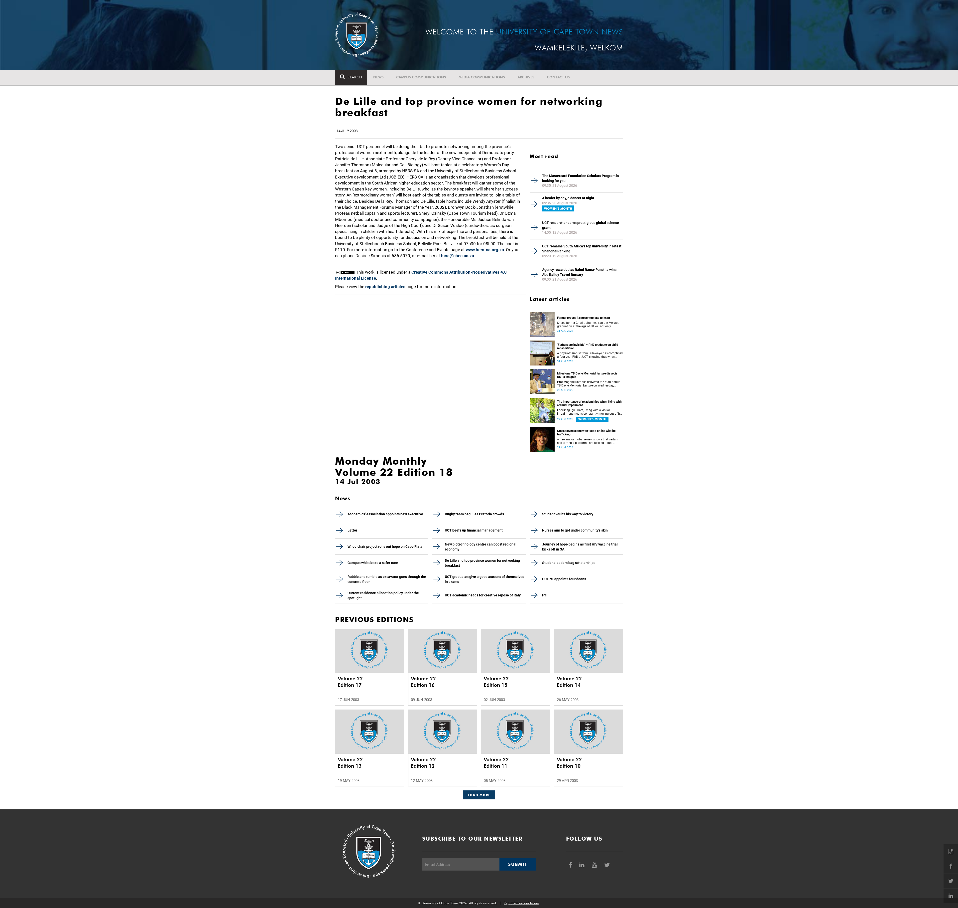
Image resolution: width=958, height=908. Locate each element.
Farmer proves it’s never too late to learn (583, 318)
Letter (352, 530)
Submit (517, 864)
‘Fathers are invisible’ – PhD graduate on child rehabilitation (587, 346)
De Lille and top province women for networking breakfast (482, 562)
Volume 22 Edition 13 (350, 762)
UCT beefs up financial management (474, 530)
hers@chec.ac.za (457, 255)
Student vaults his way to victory (567, 514)
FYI (544, 595)
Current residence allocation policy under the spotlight (383, 595)
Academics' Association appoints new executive (385, 514)
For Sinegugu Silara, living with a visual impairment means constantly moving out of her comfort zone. (589, 411)
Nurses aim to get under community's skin (575, 530)
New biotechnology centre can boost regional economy (480, 546)
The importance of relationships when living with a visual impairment (589, 403)
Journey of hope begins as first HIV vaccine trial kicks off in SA (580, 546)
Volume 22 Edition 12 (423, 762)
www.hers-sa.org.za (485, 249)
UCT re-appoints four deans (564, 579)
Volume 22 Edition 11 (496, 762)
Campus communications (421, 77)
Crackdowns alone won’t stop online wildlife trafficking (586, 432)
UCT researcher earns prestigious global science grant (580, 225)
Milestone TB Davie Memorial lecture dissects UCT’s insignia (587, 375)
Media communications (482, 77)
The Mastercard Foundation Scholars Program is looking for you (580, 178)
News (378, 77)
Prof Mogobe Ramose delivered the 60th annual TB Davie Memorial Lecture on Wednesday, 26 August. (589, 383)
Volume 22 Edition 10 (569, 762)
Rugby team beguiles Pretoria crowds (474, 514)
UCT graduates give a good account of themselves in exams (484, 579)
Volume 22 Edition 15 (496, 682)
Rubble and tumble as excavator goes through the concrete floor (387, 579)
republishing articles (385, 286)
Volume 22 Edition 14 (569, 682)
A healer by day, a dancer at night (568, 198)
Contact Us (558, 77)
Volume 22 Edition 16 (423, 682)
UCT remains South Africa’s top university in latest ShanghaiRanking (581, 248)
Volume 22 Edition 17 (350, 682)
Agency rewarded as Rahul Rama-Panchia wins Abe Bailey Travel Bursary (579, 272)
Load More (479, 795)
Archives (525, 77)
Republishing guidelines (521, 903)
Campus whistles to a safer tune (373, 563)
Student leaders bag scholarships (568, 563)
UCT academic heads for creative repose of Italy (483, 595)
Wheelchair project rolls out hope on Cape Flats (385, 546)
